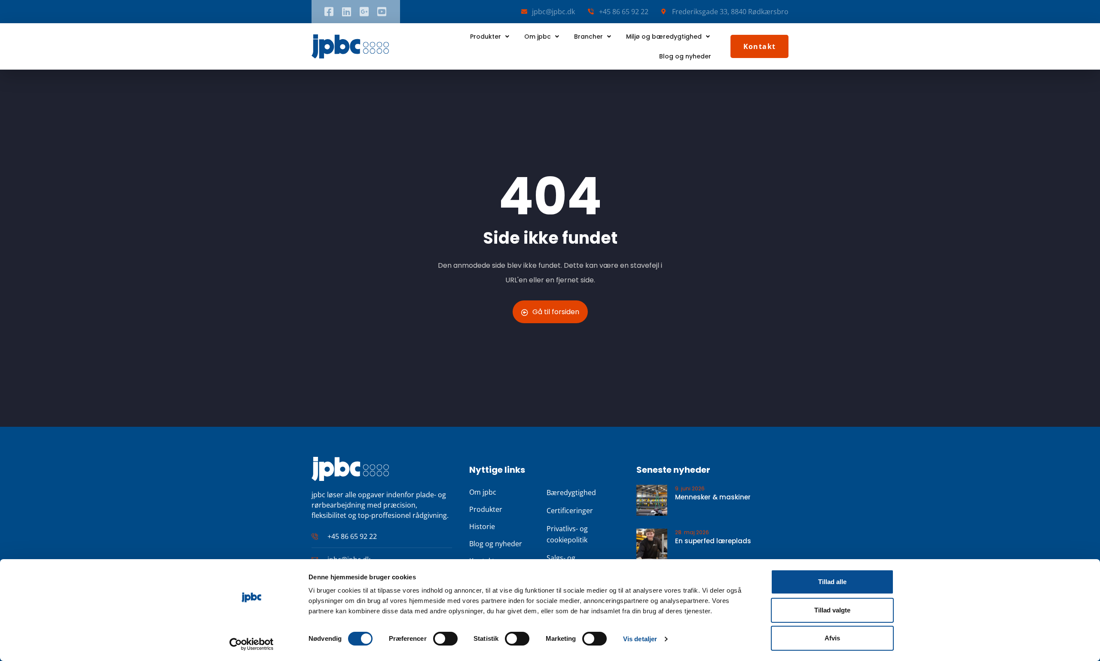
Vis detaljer (640, 639)
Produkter (485, 36)
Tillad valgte (832, 610)
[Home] (350, 46)
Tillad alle (832, 581)
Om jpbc (537, 36)
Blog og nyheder (685, 56)
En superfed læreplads (713, 540)
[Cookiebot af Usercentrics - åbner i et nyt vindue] (251, 644)
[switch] (445, 639)
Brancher (588, 36)
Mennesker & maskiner (713, 497)
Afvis (832, 638)
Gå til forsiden (555, 312)
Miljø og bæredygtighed (664, 36)
